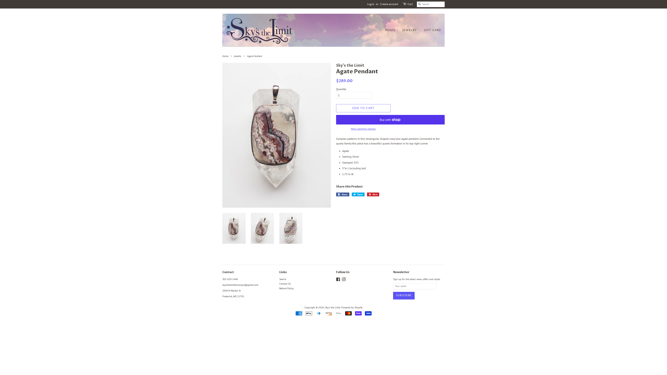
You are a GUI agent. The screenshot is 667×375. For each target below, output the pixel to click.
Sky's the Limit (332, 307)
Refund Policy (286, 288)
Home (390, 30)
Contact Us (285, 283)
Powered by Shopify (352, 307)
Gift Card (432, 30)
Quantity (341, 89)
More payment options (363, 129)
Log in (370, 4)
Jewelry (409, 30)
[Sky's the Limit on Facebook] (338, 280)
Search (282, 279)
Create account (389, 4)
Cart (410, 4)
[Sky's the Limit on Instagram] (344, 280)
